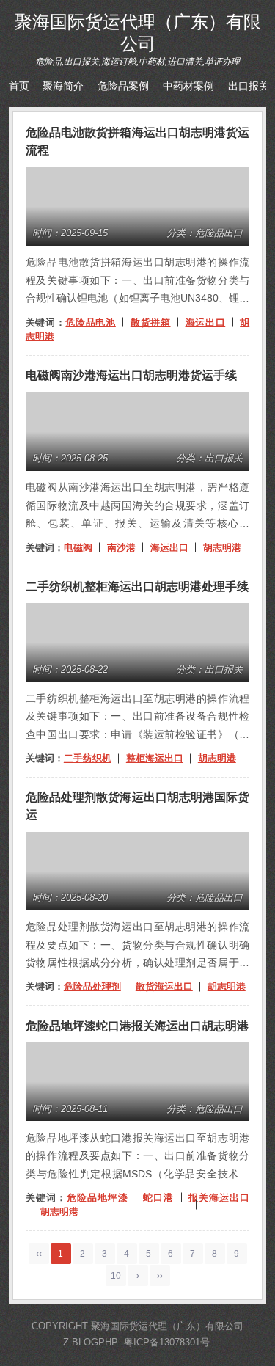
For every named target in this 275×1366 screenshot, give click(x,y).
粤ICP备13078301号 (167, 1342)
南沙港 (121, 547)
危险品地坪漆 (97, 1197)
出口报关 (248, 86)
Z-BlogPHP (90, 1342)
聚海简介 (63, 86)
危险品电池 (90, 322)
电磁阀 (78, 547)
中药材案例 (188, 86)
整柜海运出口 (154, 758)
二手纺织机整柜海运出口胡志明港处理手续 (137, 586)
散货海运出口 (164, 986)
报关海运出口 (218, 1197)
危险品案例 (123, 86)
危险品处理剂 (92, 986)
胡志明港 (222, 547)
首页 (19, 86)
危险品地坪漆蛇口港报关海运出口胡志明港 (137, 1026)
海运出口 (206, 322)
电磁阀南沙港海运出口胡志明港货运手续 (131, 375)
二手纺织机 (87, 758)
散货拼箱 (151, 322)
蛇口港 (158, 1197)
